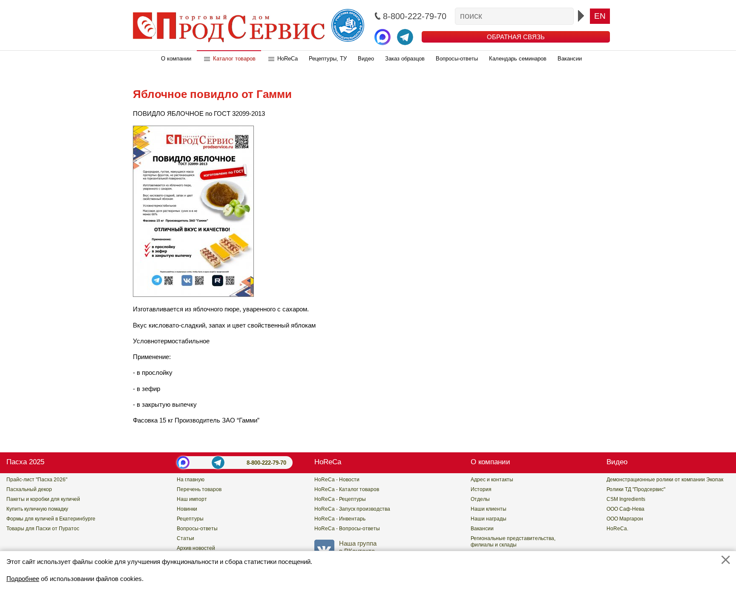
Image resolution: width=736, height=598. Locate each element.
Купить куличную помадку (37, 509)
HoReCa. (617, 529)
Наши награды (488, 519)
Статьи (185, 538)
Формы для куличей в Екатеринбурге (50, 519)
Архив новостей (196, 548)
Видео (366, 58)
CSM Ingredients (626, 499)
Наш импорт (192, 499)
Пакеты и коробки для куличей (43, 499)
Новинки (187, 509)
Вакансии (570, 58)
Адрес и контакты (492, 480)
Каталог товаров (234, 58)
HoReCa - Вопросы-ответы (347, 529)
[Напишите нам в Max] (382, 37)
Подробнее (22, 578)
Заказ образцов (405, 58)
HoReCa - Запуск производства (352, 509)
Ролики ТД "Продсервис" (636, 489)
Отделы (480, 499)
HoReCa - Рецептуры (340, 499)
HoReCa (287, 58)
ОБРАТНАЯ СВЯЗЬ (516, 36)
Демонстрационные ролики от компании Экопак (665, 480)
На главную (190, 480)
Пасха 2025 (25, 462)
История (481, 489)
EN (600, 16)
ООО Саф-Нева (625, 509)
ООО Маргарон (625, 519)
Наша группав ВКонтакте (358, 547)
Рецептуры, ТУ (328, 58)
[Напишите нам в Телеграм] (405, 37)
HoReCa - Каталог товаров (346, 489)
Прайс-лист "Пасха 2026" (36, 480)
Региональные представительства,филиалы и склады (513, 541)
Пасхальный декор (29, 489)
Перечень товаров (199, 489)
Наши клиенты (488, 509)
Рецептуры (190, 519)
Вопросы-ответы (457, 58)
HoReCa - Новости (336, 480)
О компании (176, 58)
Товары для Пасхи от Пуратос (42, 529)
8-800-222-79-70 (266, 463)
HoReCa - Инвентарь (339, 519)
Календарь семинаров (517, 58)
